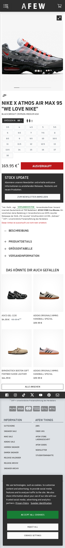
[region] (33, 510)
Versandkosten (26, 207)
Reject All (33, 527)
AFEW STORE (33, 5)
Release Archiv (11, 463)
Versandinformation (23, 255)
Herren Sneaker (11, 447)
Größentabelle (20, 248)
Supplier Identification (41, 503)
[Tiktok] (24, 395)
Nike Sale (8, 436)
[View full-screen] (59, 17)
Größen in (12, 120)
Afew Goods (41, 445)
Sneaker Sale (10, 431)
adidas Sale (9, 442)
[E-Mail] (58, 395)
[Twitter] (32, 395)
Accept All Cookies (32, 514)
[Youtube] (41, 395)
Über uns (40, 431)
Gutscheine (9, 426)
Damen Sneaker (11, 452)
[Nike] (5, 95)
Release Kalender (12, 457)
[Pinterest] (49, 395)
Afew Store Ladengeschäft (43, 438)
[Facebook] (7, 395)
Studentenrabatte (45, 455)
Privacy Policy (22, 503)
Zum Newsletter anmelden (32, 196)
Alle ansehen (32, 386)
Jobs (38, 426)
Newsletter (41, 450)
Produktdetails (20, 241)
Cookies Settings (32, 535)
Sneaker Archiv (11, 468)
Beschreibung (18, 230)
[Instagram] (16, 395)
